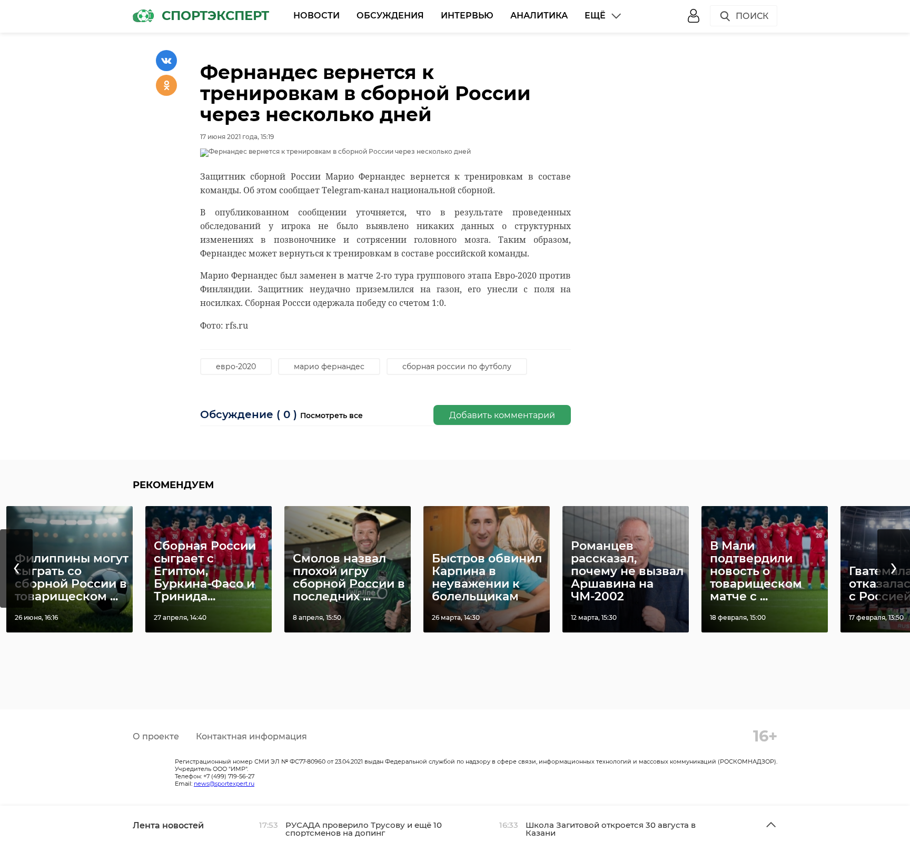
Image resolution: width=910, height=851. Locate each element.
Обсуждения (390, 16)
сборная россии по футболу (456, 366)
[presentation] (16, 568)
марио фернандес (329, 366)
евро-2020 (236, 366)
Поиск (752, 16)
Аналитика (539, 16)
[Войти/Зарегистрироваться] (693, 16)
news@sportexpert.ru (224, 783)
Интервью (467, 16)
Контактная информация (251, 736)
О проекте (156, 736)
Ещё (595, 16)
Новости (316, 16)
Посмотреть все (331, 415)
